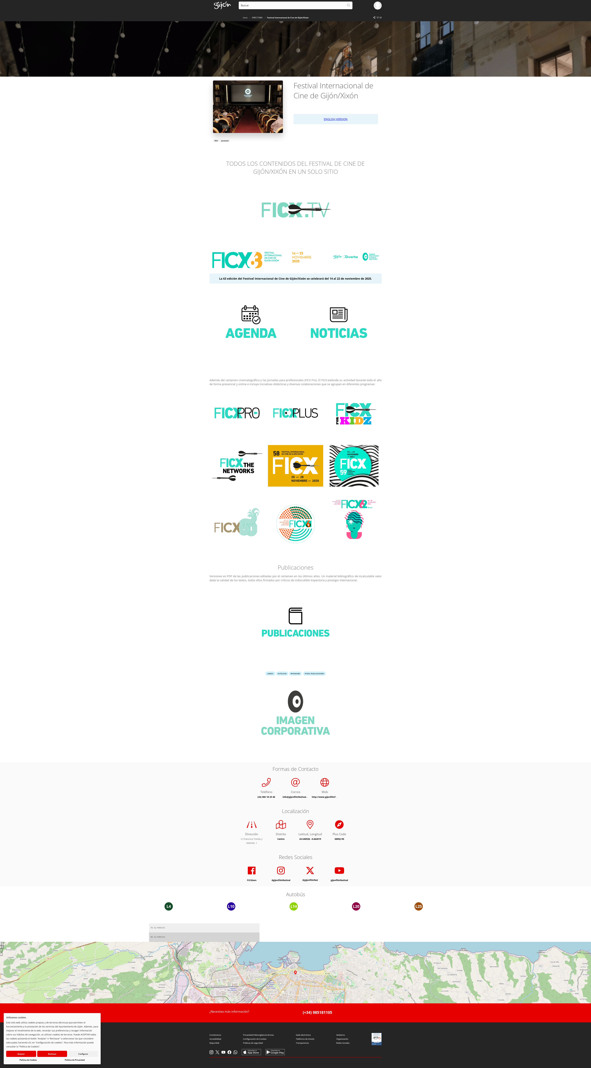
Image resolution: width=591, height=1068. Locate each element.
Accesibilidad (215, 1039)
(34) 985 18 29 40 (266, 796)
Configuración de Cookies (254, 1039)
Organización (342, 1039)
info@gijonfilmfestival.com (297, 796)
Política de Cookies (28, 1060)
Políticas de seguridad (253, 1043)
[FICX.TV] (295, 211)
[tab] (204, 928)
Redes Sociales (343, 1043)
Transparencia (302, 1043)
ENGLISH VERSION (336, 119)
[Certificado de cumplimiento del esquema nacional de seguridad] (377, 1039)
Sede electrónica (303, 1035)
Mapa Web (214, 1043)
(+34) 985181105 (317, 1012)
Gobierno (340, 1035)
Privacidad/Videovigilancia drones (258, 1035)
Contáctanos (215, 1035)
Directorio (257, 17)
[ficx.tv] (354, 518)
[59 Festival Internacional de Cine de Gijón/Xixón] (354, 468)
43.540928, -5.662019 (310, 838)
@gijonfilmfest (310, 880)
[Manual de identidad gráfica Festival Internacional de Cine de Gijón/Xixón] (295, 715)
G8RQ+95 (339, 838)
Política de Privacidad (75, 1060)
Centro (281, 838)
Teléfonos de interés (305, 1039)
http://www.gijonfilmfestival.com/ (330, 796)
